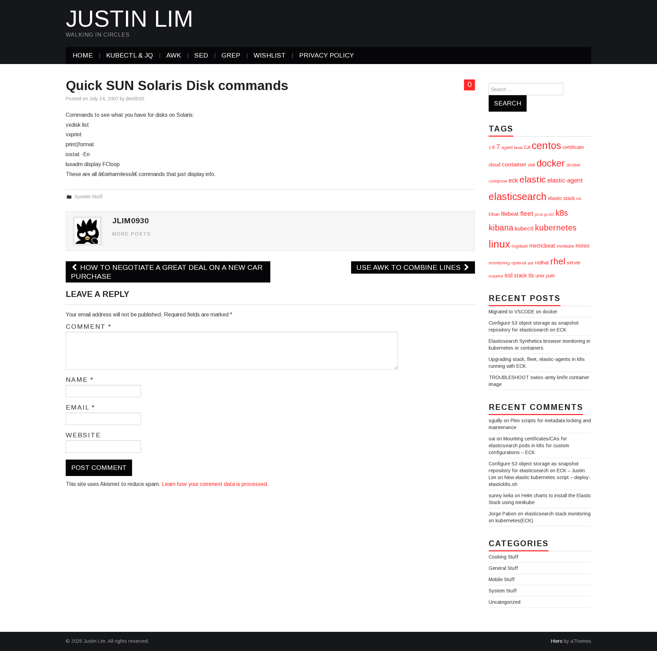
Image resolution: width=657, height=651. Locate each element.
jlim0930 (135, 98)
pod (530, 263)
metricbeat (542, 246)
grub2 (549, 214)
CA (527, 147)
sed (201, 55)
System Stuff (89, 196)
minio (583, 245)
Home (83, 55)
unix (540, 275)
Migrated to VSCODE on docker (523, 311)
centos (546, 145)
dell (531, 165)
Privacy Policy (326, 55)
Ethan (494, 214)
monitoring (499, 263)
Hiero (557, 641)
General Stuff (503, 568)
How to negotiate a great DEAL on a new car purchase (166, 271)
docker (551, 163)
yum (550, 275)
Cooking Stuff (503, 557)
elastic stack (561, 198)
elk (578, 199)
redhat (542, 262)
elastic (532, 179)
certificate (573, 147)
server (574, 262)
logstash (520, 246)
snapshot (496, 276)
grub (539, 214)
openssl (518, 263)
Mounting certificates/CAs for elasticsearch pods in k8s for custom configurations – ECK (529, 445)
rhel (557, 261)
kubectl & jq (129, 55)
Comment (89, 326)
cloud (494, 164)
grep (230, 55)
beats (518, 148)
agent (507, 147)
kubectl (524, 228)
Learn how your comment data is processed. (215, 484)
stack (520, 275)
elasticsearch (517, 196)
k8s (561, 212)
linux (499, 244)
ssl (508, 275)
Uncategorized (504, 602)
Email (80, 407)
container (514, 164)
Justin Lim (129, 18)
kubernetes (556, 227)
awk (173, 55)
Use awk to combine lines (409, 267)
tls (531, 275)
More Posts (131, 234)
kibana (501, 227)
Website (83, 435)
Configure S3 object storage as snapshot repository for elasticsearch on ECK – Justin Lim (537, 470)
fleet (526, 213)
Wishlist (270, 55)
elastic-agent (565, 180)
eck (513, 180)
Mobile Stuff (502, 579)
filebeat (510, 214)
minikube (565, 246)
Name (80, 379)
